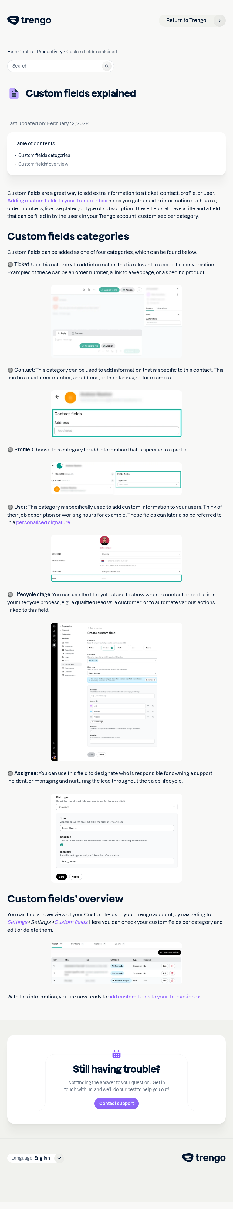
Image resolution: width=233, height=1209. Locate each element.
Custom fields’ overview (43, 164)
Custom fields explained (91, 51)
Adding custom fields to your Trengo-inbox (57, 200)
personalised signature (43, 522)
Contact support (116, 1103)
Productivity (49, 52)
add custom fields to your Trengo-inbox (154, 996)
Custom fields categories (44, 155)
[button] (35, 1158)
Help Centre (20, 52)
